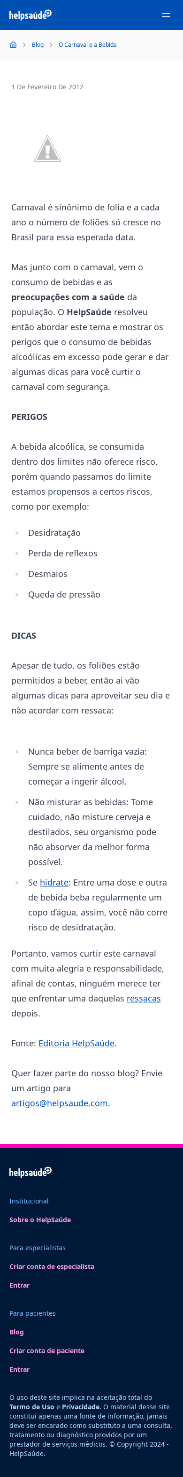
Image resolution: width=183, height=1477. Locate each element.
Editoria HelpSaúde (76, 1043)
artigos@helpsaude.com (59, 1103)
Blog (16, 1331)
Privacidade (80, 1406)
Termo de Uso (31, 1406)
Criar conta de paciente (46, 1350)
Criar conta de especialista (51, 1266)
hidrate (54, 882)
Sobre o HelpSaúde (40, 1219)
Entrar (19, 1285)
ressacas (144, 998)
